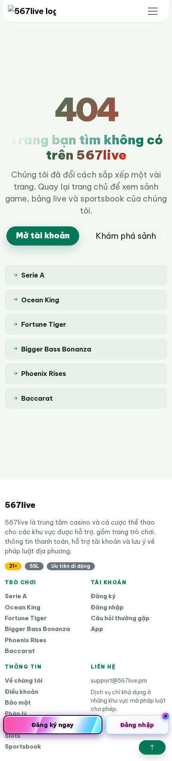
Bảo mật (18, 702)
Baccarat (20, 651)
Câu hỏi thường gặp (120, 618)
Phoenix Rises (25, 640)
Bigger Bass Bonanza (37, 629)
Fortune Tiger (26, 618)
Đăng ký (103, 596)
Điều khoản (21, 691)
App (97, 629)
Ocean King (22, 607)
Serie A (16, 596)
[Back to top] (152, 747)
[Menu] (153, 11)
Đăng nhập (107, 607)
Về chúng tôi (23, 680)
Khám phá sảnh (126, 236)
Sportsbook (23, 746)
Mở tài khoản (43, 235)
